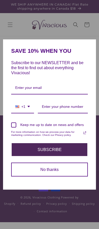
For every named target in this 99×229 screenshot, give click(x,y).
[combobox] (22, 106)
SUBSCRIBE (50, 149)
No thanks (49, 169)
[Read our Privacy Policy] (85, 133)
